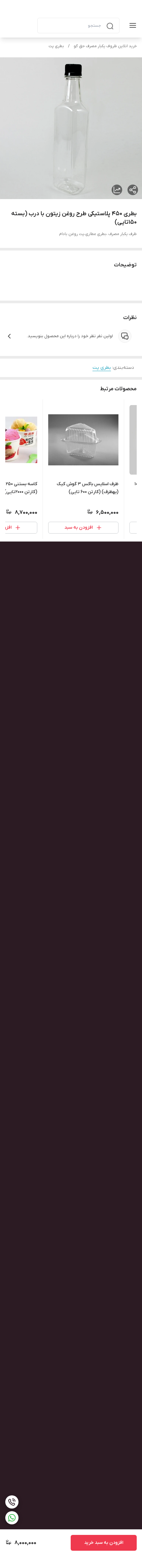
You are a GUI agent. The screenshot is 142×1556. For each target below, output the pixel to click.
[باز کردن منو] (131, 25)
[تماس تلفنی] (11, 1502)
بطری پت (56, 46)
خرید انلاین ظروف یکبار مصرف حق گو (105, 46)
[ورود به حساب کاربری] (26, 25)
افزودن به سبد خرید (103, 1543)
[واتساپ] (11, 1517)
